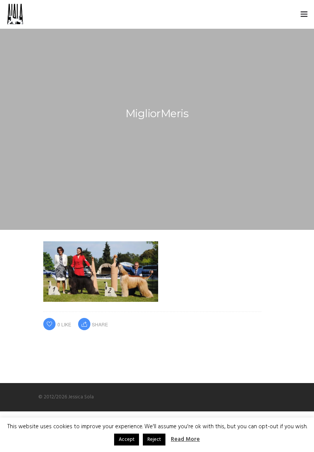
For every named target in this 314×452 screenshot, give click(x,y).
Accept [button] (126, 440)
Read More (185, 439)
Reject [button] (154, 440)
